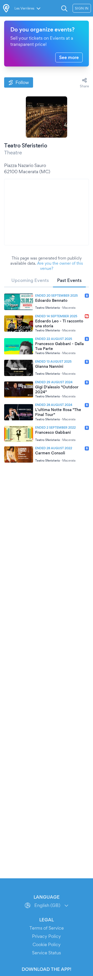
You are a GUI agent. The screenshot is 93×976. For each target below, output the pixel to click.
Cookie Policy (47, 944)
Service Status (46, 952)
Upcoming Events (30, 280)
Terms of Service (46, 928)
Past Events (69, 280)
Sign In (82, 8)
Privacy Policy (46, 936)
